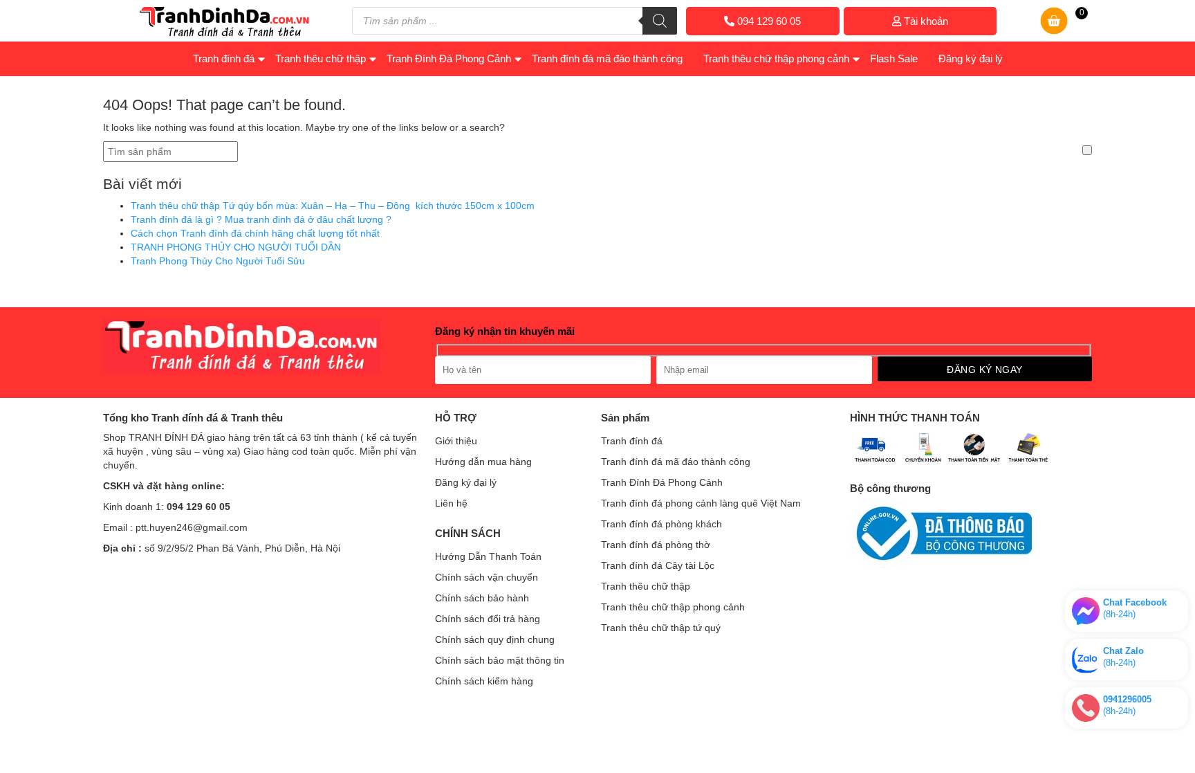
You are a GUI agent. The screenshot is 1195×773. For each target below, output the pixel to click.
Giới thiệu (456, 440)
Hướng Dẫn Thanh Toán (488, 556)
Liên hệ (451, 503)
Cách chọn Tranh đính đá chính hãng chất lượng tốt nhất (255, 233)
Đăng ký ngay (984, 369)
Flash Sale (894, 58)
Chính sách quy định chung (495, 639)
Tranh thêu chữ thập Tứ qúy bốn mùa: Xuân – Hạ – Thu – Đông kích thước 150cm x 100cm (333, 205)
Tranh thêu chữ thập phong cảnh (776, 58)
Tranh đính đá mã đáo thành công (607, 58)
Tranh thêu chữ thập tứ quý (661, 627)
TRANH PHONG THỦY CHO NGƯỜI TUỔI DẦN (236, 247)
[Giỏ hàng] (1054, 31)
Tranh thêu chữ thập (320, 58)
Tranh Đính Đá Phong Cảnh (449, 58)
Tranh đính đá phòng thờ (655, 544)
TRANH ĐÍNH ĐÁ (166, 437)
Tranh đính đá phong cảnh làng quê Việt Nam (701, 503)
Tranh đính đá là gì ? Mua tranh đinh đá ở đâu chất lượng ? (261, 219)
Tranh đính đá (223, 58)
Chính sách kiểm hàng (484, 680)
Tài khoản (924, 21)
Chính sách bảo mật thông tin (499, 660)
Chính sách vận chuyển (486, 577)
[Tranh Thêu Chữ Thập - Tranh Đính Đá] (224, 33)
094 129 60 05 (767, 21)
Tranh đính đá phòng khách (661, 523)
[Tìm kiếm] (659, 21)
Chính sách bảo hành (482, 597)
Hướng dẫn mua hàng (483, 461)
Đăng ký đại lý (970, 58)
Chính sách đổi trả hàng (487, 618)
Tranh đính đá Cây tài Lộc (657, 565)
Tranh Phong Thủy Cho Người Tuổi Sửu (218, 260)
